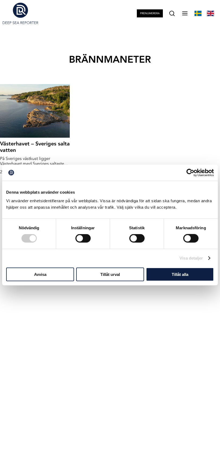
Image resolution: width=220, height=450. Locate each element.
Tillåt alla (180, 274)
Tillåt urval (110, 274)
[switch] (83, 238)
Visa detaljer (191, 258)
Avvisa (40, 274)
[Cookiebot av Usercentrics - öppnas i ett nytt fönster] (190, 173)
